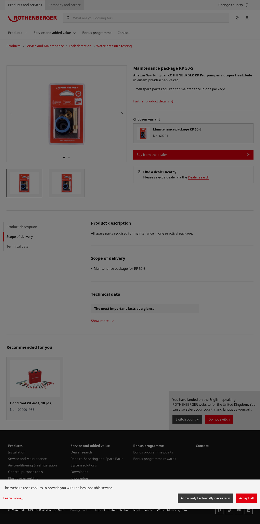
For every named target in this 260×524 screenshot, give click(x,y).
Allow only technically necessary (205, 498)
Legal (136, 510)
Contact (148, 510)
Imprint (100, 510)
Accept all (246, 498)
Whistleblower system (172, 510)
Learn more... (13, 498)
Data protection (119, 510)
